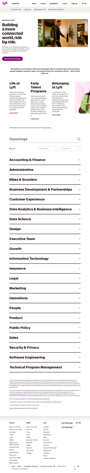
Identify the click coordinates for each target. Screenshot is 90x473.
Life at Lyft (27, 9)
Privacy (19, 466)
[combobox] (84, 3)
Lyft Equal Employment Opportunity (39, 399)
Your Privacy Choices (46, 466)
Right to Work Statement (16, 408)
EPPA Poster (57, 402)
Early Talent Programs (55, 9)
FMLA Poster (47, 402)
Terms (13, 466)
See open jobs (16, 9)
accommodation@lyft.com (17, 394)
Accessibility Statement (31, 466)
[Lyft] (5, 3)
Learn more (13, 113)
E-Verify (23, 405)
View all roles (46, 128)
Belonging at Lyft (40, 9)
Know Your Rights (20, 399)
